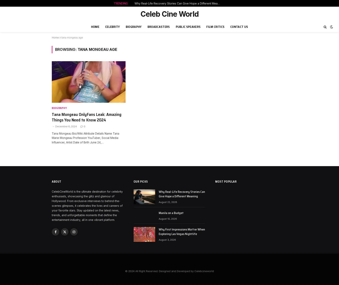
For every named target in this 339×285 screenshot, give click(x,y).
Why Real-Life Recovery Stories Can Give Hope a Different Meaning (179, 3)
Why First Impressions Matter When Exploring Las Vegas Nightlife (182, 231)
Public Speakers (188, 26)
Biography (134, 26)
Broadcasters (159, 26)
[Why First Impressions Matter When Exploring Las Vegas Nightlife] (144, 234)
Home (95, 26)
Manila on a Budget (171, 213)
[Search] (325, 27)
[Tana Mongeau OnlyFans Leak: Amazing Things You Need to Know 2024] (89, 82)
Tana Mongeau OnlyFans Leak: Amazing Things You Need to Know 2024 (86, 117)
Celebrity (112, 26)
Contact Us (239, 26)
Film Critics (215, 26)
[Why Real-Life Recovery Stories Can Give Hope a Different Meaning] (144, 196)
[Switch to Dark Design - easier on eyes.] (331, 26)
